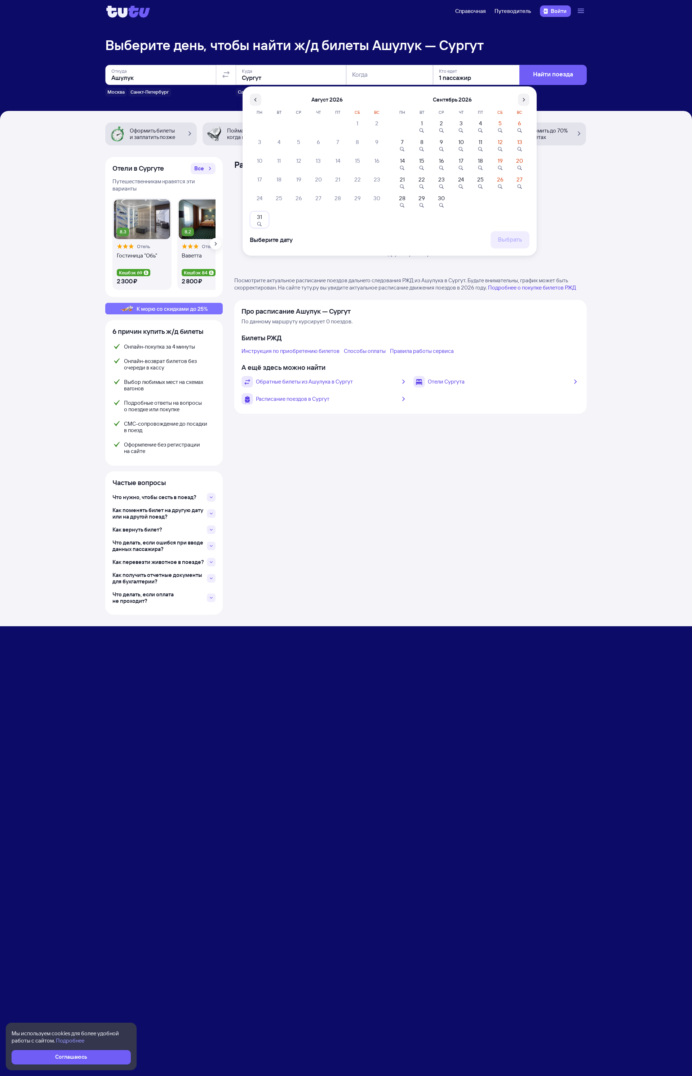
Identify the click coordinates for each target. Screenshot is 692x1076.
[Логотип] (128, 11)
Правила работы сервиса (422, 351)
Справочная (470, 11)
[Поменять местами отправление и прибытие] (226, 75)
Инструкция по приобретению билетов (290, 351)
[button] (203, 168)
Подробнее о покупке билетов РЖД (532, 287)
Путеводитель (512, 11)
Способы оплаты (365, 351)
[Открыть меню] (582, 11)
